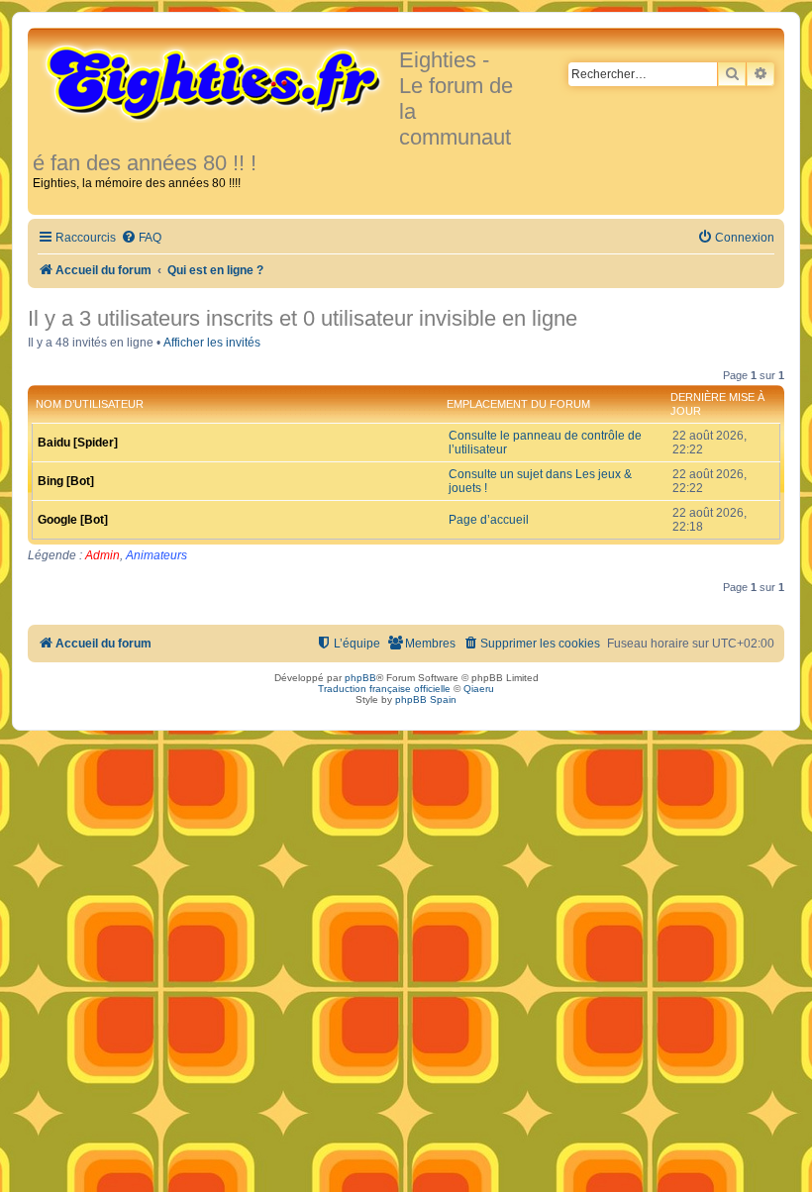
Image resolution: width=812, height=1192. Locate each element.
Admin (102, 555)
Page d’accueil (489, 520)
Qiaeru (478, 688)
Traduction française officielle (384, 688)
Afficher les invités (211, 342)
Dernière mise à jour (717, 404)
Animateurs (156, 555)
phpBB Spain (426, 699)
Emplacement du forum (518, 404)
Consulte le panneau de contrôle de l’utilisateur (545, 442)
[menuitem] (141, 238)
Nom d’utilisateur (90, 404)
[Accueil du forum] (216, 81)
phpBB (360, 677)
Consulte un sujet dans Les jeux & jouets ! (540, 481)
